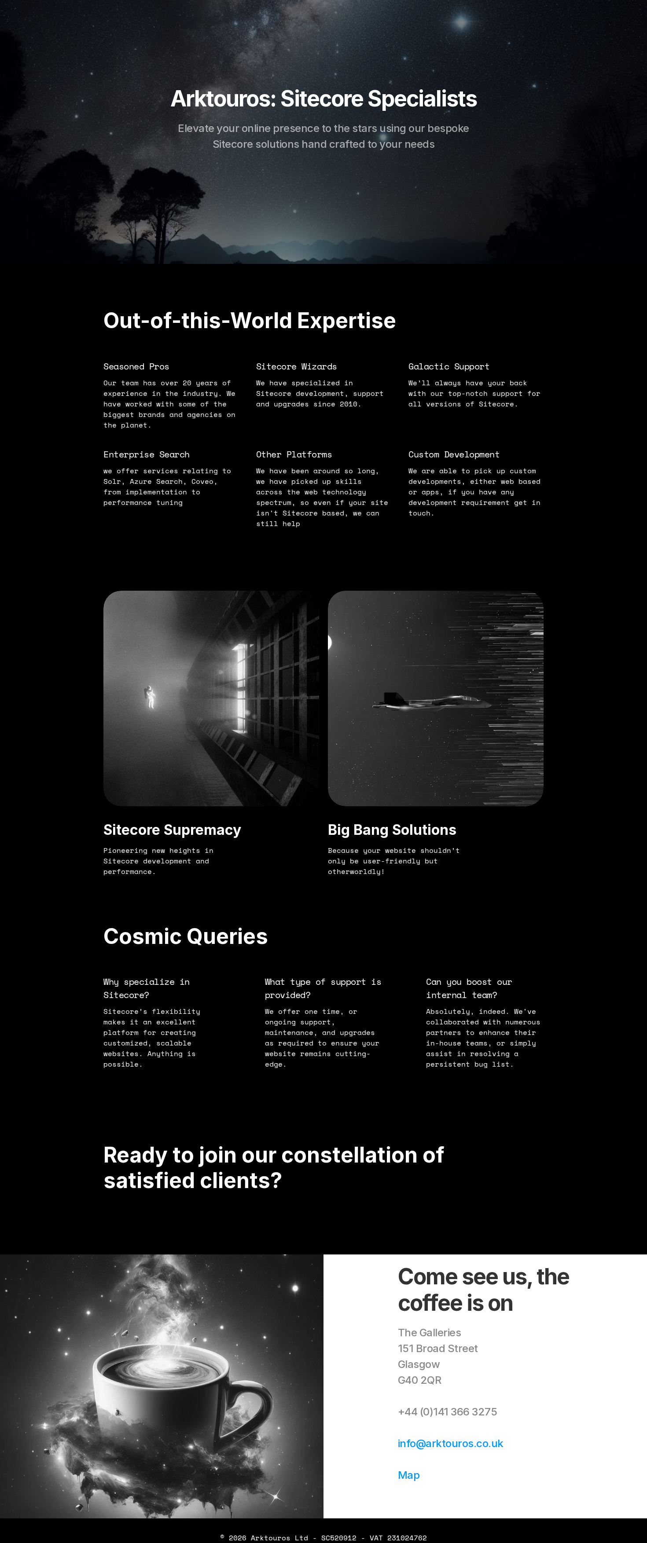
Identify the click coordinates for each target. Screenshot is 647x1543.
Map (409, 1475)
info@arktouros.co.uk (451, 1443)
